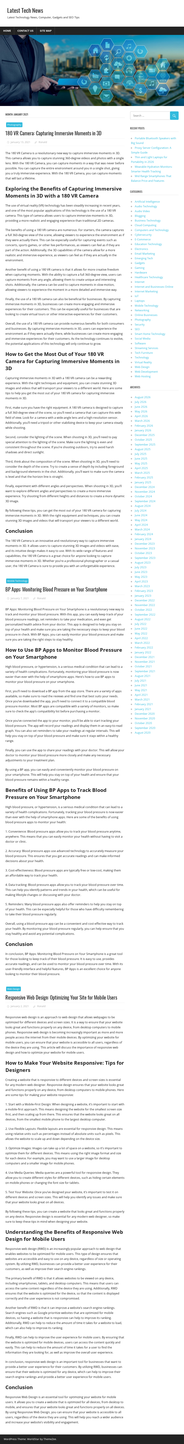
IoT (137, 296)
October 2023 (143, 553)
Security (140, 324)
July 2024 (140, 510)
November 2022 (145, 605)
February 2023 (144, 591)
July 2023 (140, 567)
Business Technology (148, 220)
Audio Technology (146, 206)
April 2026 (141, 416)
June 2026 (141, 406)
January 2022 (143, 652)
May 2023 (141, 576)
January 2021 (143, 709)
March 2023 (142, 586)
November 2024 (145, 491)
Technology (142, 357)
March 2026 (142, 420)
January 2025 (143, 482)
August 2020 (143, 732)
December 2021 (145, 657)
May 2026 (141, 411)
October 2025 (143, 439)
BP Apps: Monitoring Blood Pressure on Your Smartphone (56, 589)
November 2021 (145, 661)
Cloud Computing (145, 225)
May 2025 (141, 463)
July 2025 (140, 454)
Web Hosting (143, 376)
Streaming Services (146, 348)
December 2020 (145, 713)
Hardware (141, 272)
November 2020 (145, 718)
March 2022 (142, 643)
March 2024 (142, 529)
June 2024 (141, 515)
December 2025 (145, 435)
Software (140, 343)
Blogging (140, 216)
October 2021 (143, 666)
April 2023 (141, 581)
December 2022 (145, 600)
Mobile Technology (17, 580)
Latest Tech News (25, 10)
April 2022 (141, 638)
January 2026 (143, 430)
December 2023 (145, 543)
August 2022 (143, 619)
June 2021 (141, 685)
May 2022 (141, 633)
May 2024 (141, 520)
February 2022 (144, 647)
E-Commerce (143, 239)
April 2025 (141, 468)
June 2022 (141, 628)
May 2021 (141, 690)
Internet (139, 282)
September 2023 (145, 558)
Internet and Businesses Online (154, 286)
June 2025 (141, 458)
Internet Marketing (146, 291)
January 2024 (143, 539)
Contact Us (25, 30)
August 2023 (143, 562)
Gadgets (140, 263)
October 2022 (143, 609)
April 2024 (141, 524)
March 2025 (142, 472)
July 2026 (140, 402)
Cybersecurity (143, 234)
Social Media (142, 338)
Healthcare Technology (149, 277)
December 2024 (145, 487)
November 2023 (145, 548)
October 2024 (143, 496)
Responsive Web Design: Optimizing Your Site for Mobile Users (61, 997)
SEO (137, 329)
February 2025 (144, 477)
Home (7, 30)
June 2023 (141, 572)
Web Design (13, 989)
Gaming (139, 268)
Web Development (146, 371)
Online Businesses (146, 315)
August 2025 (143, 449)
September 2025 (145, 444)
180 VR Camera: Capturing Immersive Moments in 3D (53, 133)
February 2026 (144, 425)
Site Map (46, 30)
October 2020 (143, 723)
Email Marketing (145, 253)
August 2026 (143, 397)
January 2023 (143, 595)
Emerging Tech (144, 258)
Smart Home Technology (150, 334)
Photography (14, 124)
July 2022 (140, 624)
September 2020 (145, 728)
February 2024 (144, 534)
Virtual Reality (143, 362)
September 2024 (145, 501)
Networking (142, 310)
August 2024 (143, 506)
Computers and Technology (152, 230)
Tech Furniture (144, 352)
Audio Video (142, 211)
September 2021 (145, 671)
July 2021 (140, 680)
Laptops (140, 300)
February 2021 (144, 704)
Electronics (141, 249)
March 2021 (142, 699)
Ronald (43, 142)
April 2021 (141, 695)
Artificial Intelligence (147, 201)
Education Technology (148, 244)
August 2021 (143, 676)
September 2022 (145, 614)
